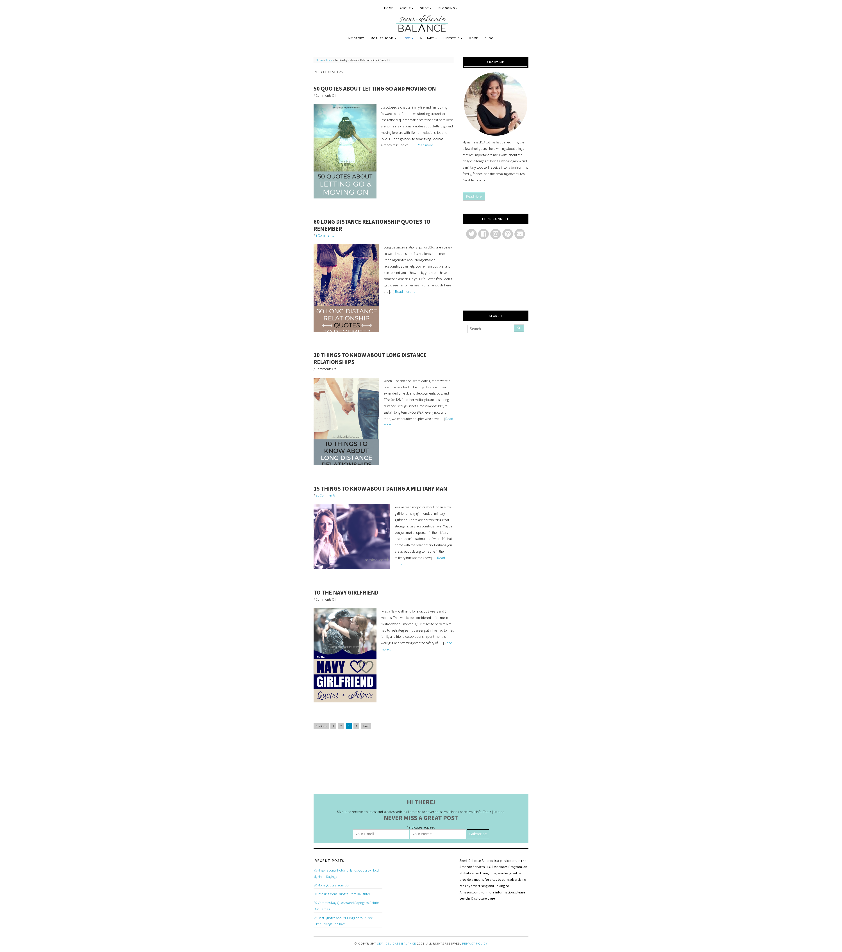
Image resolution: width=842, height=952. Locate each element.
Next (366, 726)
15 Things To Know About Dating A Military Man (380, 488)
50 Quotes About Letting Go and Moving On (375, 88)
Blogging (447, 8)
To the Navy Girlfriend (346, 592)
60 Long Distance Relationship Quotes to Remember (372, 225)
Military (427, 38)
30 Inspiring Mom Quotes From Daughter (342, 894)
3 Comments (325, 235)
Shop (424, 8)
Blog (489, 38)
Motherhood (382, 38)
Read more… (427, 145)
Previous (321, 726)
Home (388, 8)
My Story (356, 38)
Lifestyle (452, 38)
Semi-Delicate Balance (396, 943)
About (405, 8)
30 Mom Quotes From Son (332, 885)
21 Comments (325, 495)
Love (407, 38)
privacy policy (475, 943)
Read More (474, 196)
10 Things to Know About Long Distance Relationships (370, 358)
